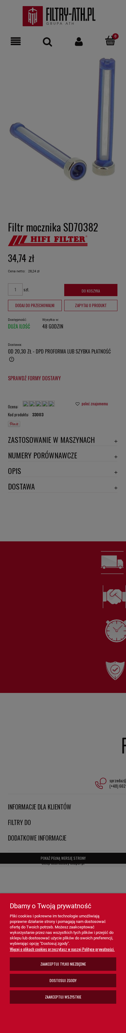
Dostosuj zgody (63, 980)
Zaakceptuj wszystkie (63, 996)
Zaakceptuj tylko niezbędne (63, 964)
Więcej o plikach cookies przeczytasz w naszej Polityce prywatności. (62, 949)
